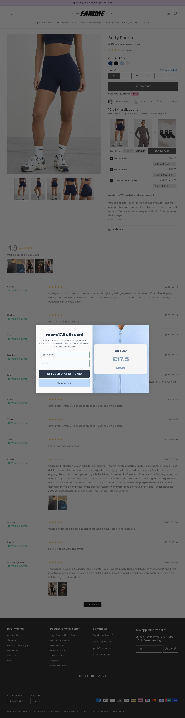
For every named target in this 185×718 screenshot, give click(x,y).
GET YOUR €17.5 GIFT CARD (64, 374)
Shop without (64, 383)
